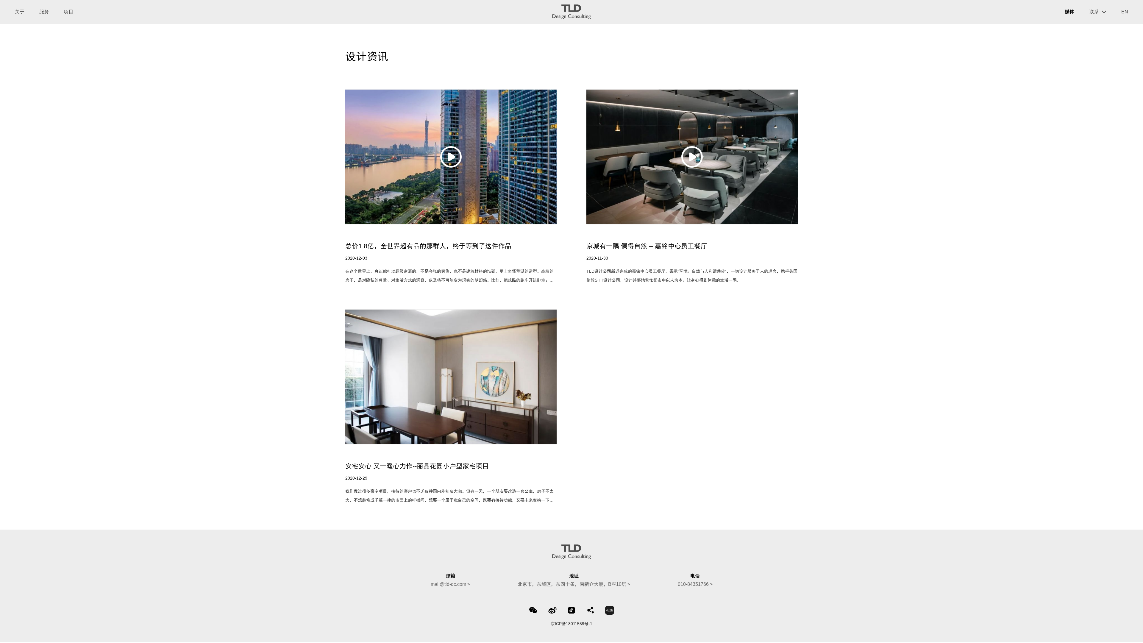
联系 (1094, 11)
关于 (19, 11)
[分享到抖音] (571, 610)
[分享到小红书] (609, 610)
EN (1124, 11)
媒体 (1069, 11)
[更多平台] (590, 610)
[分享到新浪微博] (552, 610)
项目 (68, 11)
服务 (44, 11)
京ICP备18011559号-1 (571, 623)
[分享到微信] (533, 610)
